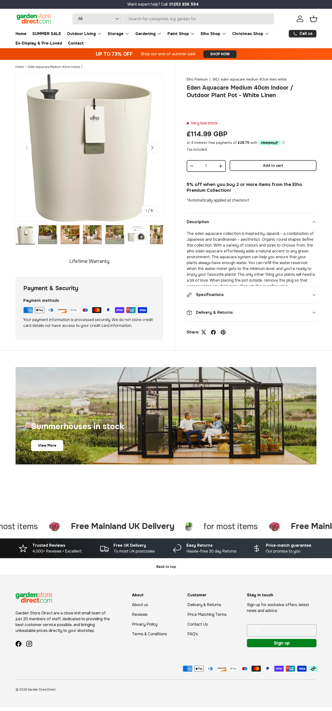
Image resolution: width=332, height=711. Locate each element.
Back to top (166, 566)
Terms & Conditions (149, 634)
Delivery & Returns (204, 604)
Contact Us (197, 624)
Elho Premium (197, 79)
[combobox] (173, 18)
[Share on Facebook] (213, 332)
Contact (76, 43)
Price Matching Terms (207, 614)
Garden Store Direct (41, 690)
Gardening (145, 33)
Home (21, 33)
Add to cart (273, 165)
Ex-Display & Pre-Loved (39, 43)
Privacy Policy (144, 624)
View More (47, 445)
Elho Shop (210, 33)
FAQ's (192, 634)
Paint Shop (178, 33)
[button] (313, 18)
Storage (115, 33)
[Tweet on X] (204, 332)
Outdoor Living (81, 33)
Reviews (140, 614)
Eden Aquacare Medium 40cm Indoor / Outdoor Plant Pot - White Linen (57, 66)
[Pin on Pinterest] (223, 332)
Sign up (282, 643)
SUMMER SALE (46, 33)
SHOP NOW (220, 54)
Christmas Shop (247, 33)
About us (140, 604)
